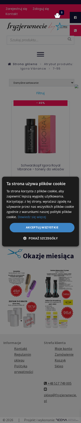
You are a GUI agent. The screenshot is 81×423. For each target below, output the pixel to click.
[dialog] (40, 212)
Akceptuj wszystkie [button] (42, 228)
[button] (40, 238)
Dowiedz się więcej (32, 217)
